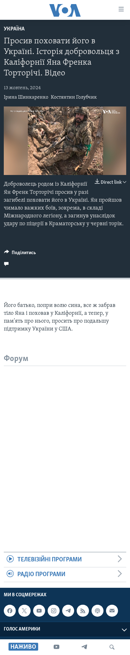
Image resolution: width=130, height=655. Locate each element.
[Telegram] (84, 647)
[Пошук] (112, 647)
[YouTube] (56, 647)
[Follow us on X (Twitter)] (24, 611)
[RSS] (83, 611)
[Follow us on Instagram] (54, 611)
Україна (14, 29)
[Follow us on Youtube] (39, 611)
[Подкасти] (97, 611)
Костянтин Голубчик (74, 97)
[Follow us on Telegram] (68, 611)
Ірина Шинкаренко (26, 97)
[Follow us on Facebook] (10, 611)
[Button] (20, 254)
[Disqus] (65, 444)
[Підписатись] (112, 611)
